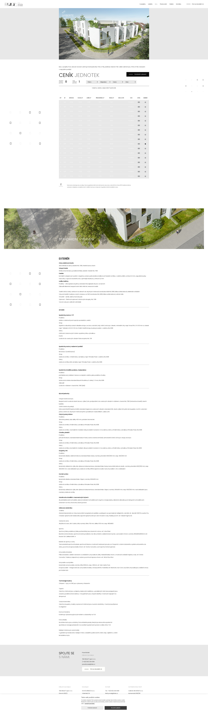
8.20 (111, 107)
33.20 (111, 144)
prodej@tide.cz (113, 693)
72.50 (80, 139)
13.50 (100, 107)
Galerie (171, 4)
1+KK (71, 116)
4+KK (71, 148)
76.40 (80, 121)
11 (60, 148)
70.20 (80, 130)
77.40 (80, 153)
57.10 (80, 102)
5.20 (89, 134)
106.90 (80, 125)
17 (60, 176)
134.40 (80, 176)
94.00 (80, 111)
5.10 (89, 130)
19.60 (100, 116)
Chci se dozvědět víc (198, 4)
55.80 (80, 107)
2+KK (71, 102)
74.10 (80, 134)
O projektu (143, 4)
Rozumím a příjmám (115, 707)
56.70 (100, 111)
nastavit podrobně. (90, 703)
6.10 (111, 102)
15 (60, 167)
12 (60, 153)
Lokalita (150, 4)
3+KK (71, 111)
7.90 (111, 125)
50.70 (111, 176)
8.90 (111, 116)
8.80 (111, 111)
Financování (163, 4)
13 (60, 158)
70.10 (80, 162)
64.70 (80, 116)
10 (60, 144)
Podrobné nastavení (92, 707)
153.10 (80, 144)
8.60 (100, 102)
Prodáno (131, 102)
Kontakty (178, 4)
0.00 (89, 102)
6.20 (89, 139)
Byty (156, 4)
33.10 (100, 121)
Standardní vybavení (140, 74)
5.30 (89, 167)
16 (60, 171)
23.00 (111, 148)
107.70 (80, 158)
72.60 (80, 171)
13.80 (100, 125)
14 (60, 162)
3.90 (89, 153)
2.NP (64, 130)
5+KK (71, 144)
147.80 (80, 148)
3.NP (64, 162)
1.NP (65, 102)
